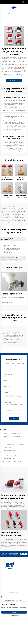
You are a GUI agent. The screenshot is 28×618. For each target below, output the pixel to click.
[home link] (14, 8)
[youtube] (10, 589)
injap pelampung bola (16, 433)
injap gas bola (16, 436)
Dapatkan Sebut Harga (14, 80)
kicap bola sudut (7, 461)
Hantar (14, 418)
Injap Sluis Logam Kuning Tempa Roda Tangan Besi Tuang (7, 178)
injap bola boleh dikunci (9, 444)
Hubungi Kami (22, 554)
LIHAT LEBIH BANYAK (7, 302)
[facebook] (14, 589)
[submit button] (20, 13)
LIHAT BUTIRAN (7, 170)
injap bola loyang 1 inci (18, 455)
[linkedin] (18, 589)
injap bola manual (7, 447)
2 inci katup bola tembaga (9, 453)
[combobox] (7, 377)
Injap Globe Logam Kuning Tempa (21, 178)
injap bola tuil (21, 444)
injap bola (5, 433)
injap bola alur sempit (19, 461)
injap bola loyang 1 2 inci (9, 458)
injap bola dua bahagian (9, 450)
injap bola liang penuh (8, 439)
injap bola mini (6, 436)
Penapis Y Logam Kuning (7, 196)
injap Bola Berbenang (8, 442)
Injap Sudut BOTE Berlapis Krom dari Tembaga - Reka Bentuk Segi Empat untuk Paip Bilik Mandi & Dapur (21, 196)
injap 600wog (6, 455)
